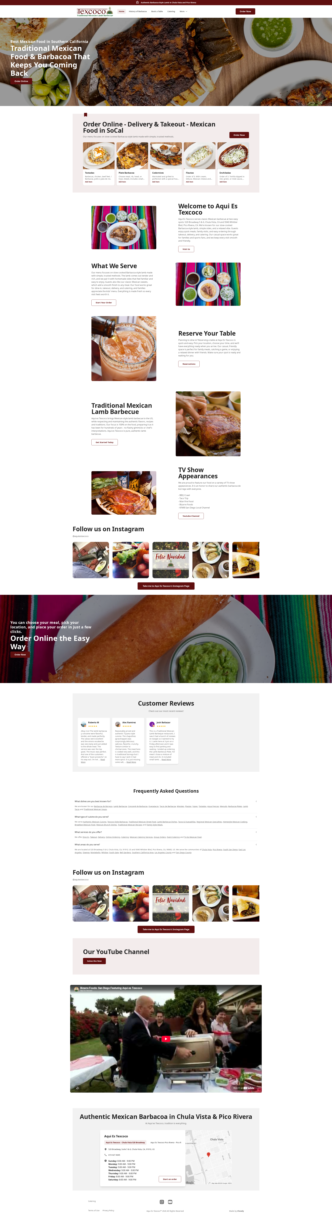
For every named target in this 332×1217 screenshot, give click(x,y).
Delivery (101, 837)
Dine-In (86, 837)
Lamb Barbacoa (120, 806)
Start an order (170, 1179)
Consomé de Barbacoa (137, 806)
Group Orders (160, 837)
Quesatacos (153, 806)
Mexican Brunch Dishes (106, 825)
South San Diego (230, 849)
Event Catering (173, 837)
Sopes (195, 806)
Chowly (240, 1211)
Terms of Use (93, 1210)
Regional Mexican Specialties (209, 822)
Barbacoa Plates (235, 806)
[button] (91, 560)
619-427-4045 (114, 1155)
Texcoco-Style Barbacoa (117, 822)
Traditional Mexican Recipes (130, 825)
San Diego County (183, 852)
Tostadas (202, 806)
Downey (86, 852)
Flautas (188, 806)
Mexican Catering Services (141, 837)
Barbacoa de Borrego (103, 806)
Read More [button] (131, 762)
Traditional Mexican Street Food (142, 822)
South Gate (114, 852)
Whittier (104, 852)
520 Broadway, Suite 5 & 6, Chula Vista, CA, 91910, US (131, 1149)
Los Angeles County (163, 852)
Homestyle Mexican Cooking (235, 822)
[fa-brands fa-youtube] (170, 1202)
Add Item (88, 182)
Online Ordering (113, 837)
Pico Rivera (217, 849)
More (182, 11)
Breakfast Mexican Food (85, 825)
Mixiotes (180, 806)
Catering (125, 837)
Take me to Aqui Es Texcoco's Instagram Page (166, 586)
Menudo (223, 806)
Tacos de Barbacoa (168, 806)
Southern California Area (143, 852)
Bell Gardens (125, 852)
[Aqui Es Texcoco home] (95, 11)
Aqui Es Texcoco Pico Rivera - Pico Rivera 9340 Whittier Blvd (176, 1142)
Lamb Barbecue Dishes (167, 822)
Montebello (95, 852)
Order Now (245, 11)
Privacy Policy (108, 1210)
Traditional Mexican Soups (95, 809)
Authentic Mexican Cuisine (94, 822)
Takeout (93, 837)
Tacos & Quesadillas (187, 822)
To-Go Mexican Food (193, 837)
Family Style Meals (155, 825)
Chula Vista (207, 849)
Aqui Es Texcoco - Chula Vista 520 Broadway (125, 1142)
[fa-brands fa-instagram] (162, 1202)
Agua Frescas (213, 806)
